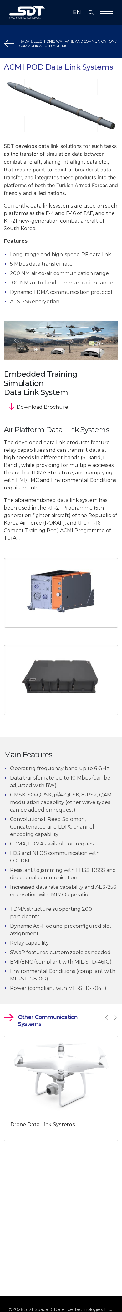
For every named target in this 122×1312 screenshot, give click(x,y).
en (77, 12)
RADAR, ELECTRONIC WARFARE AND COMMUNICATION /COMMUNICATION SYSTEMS (68, 43)
